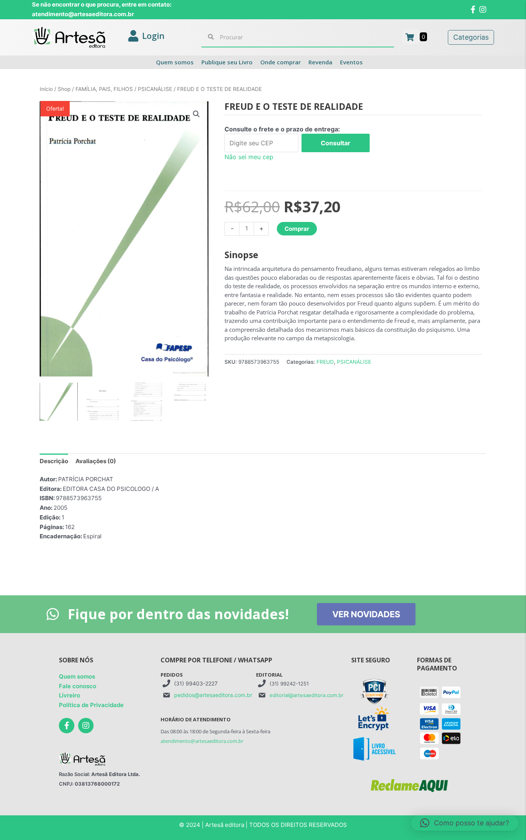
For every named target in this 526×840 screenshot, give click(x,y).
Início (46, 89)
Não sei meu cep (248, 157)
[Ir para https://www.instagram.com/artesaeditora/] (86, 725)
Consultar (335, 143)
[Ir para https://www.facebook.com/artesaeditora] (66, 725)
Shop (64, 89)
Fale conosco (77, 686)
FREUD (325, 362)
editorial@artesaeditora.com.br (306, 695)
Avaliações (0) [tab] (95, 461)
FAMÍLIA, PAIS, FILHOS (104, 89)
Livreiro (69, 695)
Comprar (297, 228)
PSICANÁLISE (155, 89)
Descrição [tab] (54, 461)
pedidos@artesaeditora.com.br (213, 695)
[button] (196, 114)
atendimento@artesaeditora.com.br (202, 741)
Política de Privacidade (91, 705)
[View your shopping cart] (411, 36)
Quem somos (77, 676)
